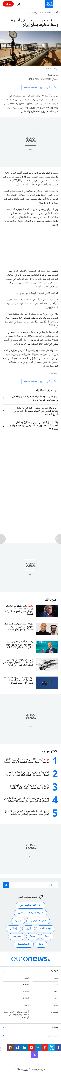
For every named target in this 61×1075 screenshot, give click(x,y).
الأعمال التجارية (35, 13)
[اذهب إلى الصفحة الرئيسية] (49, 4)
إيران (28, 929)
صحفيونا (54, 1012)
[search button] (6, 885)
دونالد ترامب (45, 929)
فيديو (56, 1005)
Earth (26, 985)
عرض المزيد (53, 1036)
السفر (56, 998)
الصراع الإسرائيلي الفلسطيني (30, 913)
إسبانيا (18, 921)
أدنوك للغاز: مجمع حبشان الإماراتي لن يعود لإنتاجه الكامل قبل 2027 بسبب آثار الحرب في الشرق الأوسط (36, 411)
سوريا (32, 936)
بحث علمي (16, 936)
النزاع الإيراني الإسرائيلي (30, 905)
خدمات (55, 1028)
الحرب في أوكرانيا (38, 921)
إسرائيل (13, 929)
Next (56, 991)
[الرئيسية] (57, 12)
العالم (26, 978)
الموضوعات (53, 970)
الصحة (26, 991)
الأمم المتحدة (24, 944)
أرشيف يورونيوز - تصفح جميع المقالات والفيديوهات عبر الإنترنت (16, 1014)
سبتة (47, 936)
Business (49, 13)
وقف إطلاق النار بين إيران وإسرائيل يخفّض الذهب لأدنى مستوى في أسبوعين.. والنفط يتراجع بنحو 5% (34, 426)
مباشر (8, 3)
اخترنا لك (51, 599)
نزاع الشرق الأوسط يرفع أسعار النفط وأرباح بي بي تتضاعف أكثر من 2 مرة (35, 398)
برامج (26, 1005)
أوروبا (56, 978)
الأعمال (55, 985)
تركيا (41, 944)
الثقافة (26, 998)
